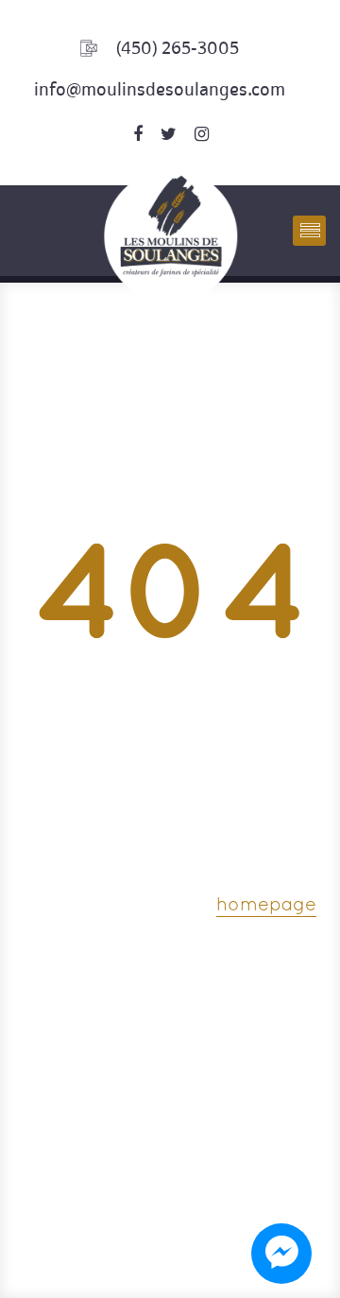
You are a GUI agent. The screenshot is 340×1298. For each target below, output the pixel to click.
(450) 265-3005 (177, 48)
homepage (266, 905)
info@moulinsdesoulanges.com (159, 89)
